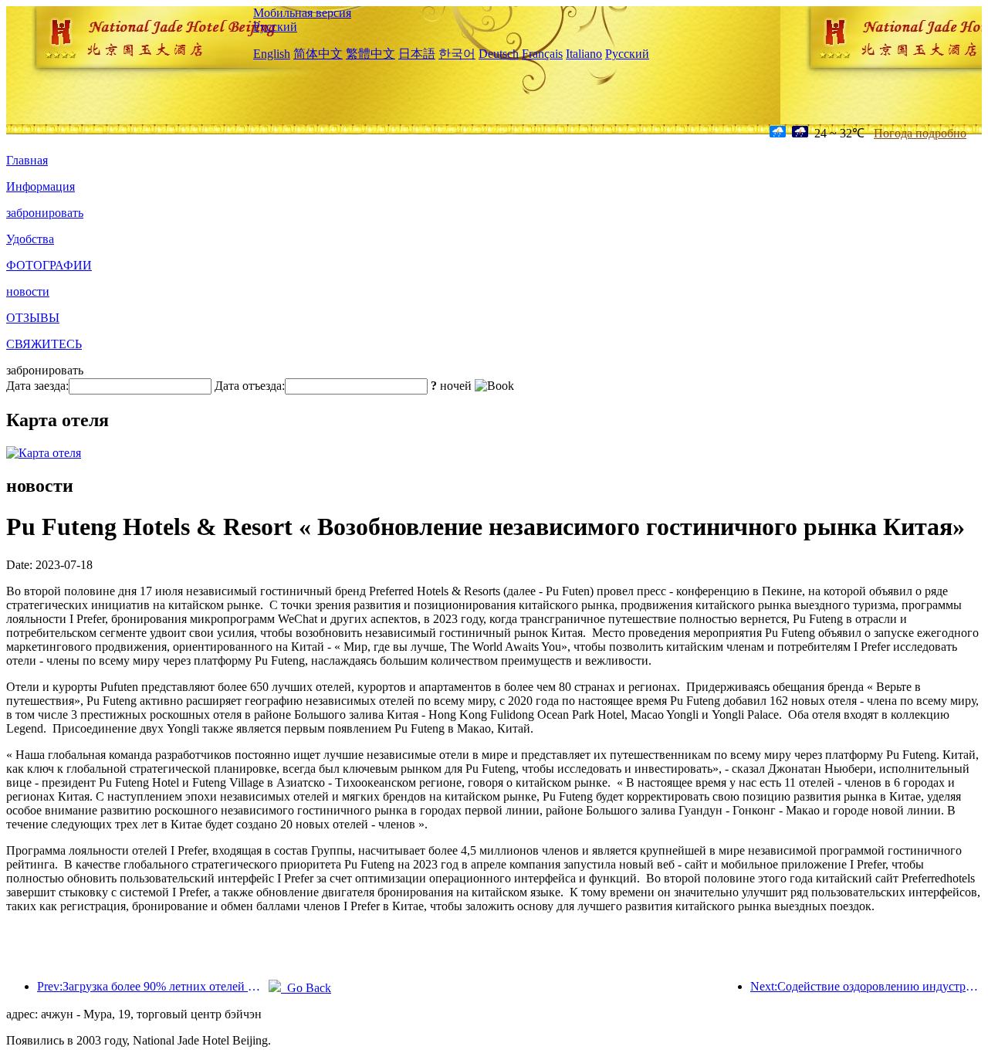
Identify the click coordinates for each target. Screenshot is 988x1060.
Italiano (584, 53)
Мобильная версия (302, 12)
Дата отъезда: (250, 385)
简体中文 (318, 53)
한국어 (456, 53)
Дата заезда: (37, 385)
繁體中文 (370, 53)
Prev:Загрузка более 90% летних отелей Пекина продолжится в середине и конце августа (153, 986)
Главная (27, 160)
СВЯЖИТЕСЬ (44, 344)
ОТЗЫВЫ (32, 317)
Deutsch (499, 53)
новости (27, 291)
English (271, 53)
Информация (40, 186)
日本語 (416, 53)
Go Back (306, 987)
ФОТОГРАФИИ (49, 265)
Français (542, 53)
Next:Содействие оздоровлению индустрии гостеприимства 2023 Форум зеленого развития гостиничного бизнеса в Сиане (866, 986)
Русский (275, 26)
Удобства (30, 239)
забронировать (44, 212)
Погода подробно (920, 133)
